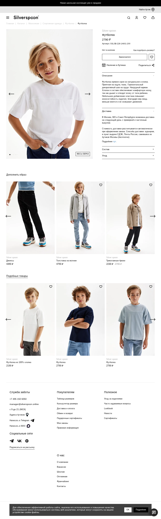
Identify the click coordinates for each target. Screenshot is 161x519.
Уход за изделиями (113, 399)
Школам (61, 472)
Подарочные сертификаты (69, 418)
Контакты (61, 486)
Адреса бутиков (17, 415)
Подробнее (141, 509)
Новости (108, 413)
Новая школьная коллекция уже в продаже (80, 3)
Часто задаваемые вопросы (117, 403)
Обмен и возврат (65, 413)
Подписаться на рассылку (22, 447)
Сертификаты (110, 418)
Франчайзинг (63, 481)
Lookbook (108, 408)
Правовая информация (68, 428)
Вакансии (61, 467)
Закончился (125, 57)
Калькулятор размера (67, 403)
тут (114, 141)
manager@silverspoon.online (24, 404)
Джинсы (10, 260)
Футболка (60, 362)
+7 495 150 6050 (18, 399)
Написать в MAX (17, 426)
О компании (62, 462)
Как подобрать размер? (144, 50)
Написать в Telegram (19, 420)
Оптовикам (62, 476)
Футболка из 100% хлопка (18, 362)
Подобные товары (17, 276)
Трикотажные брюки (115, 260)
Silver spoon (109, 30)
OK (127, 509)
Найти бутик (144, 9)
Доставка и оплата (66, 408)
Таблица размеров (65, 399)
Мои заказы (62, 423)
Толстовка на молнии (66, 260)
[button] (9, 154)
